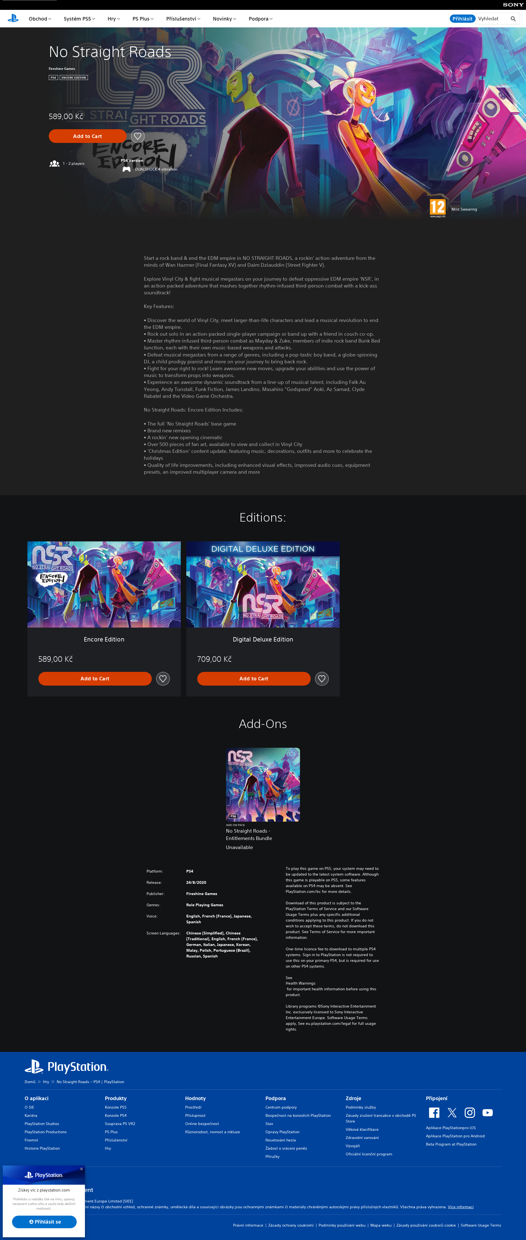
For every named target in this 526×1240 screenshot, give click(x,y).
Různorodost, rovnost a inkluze (212, 1131)
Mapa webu (380, 1225)
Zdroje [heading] (353, 1098)
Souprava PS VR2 (120, 1123)
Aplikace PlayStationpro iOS (451, 1127)
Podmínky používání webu (342, 1225)
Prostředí (193, 1107)
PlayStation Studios (42, 1123)
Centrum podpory (281, 1107)
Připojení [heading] (436, 1098)
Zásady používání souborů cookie (426, 1225)
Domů (30, 1081)
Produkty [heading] (116, 1098)
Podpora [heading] (275, 1098)
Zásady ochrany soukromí (291, 1225)
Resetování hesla (280, 1140)
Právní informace (248, 1225)
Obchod (38, 19)
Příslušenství (181, 19)
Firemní (31, 1140)
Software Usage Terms (481, 1225)
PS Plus (141, 19)
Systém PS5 (77, 19)
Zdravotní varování (362, 1137)
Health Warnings (301, 983)
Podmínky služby (361, 1107)
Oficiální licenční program (369, 1154)
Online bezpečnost (202, 1123)
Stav (269, 1123)
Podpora (258, 19)
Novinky (222, 19)
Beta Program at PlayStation (451, 1144)
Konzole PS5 (116, 1107)
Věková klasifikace (362, 1129)
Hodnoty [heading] (195, 1098)
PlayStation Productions (46, 1131)
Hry (112, 19)
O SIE (29, 1107)
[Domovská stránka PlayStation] (13, 18)
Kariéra (31, 1115)
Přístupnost (195, 1115)
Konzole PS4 (116, 1115)
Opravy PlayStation (282, 1131)
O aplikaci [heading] (36, 1098)
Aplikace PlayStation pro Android (455, 1135)
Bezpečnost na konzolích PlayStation (298, 1115)
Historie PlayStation (42, 1148)
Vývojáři (353, 1145)
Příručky (272, 1156)
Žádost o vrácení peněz (286, 1148)
